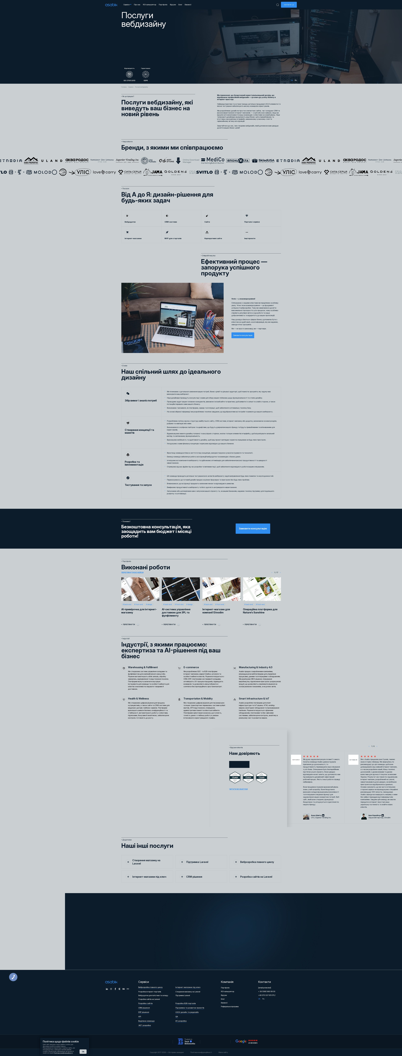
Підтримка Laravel (182, 995)
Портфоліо (163, 5)
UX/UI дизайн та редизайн (187, 1012)
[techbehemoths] (186, 1042)
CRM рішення (144, 1008)
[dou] (127, 989)
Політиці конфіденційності (63, 1053)
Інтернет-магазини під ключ (187, 987)
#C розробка (181, 1021)
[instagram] (111, 989)
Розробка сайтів (145, 1003)
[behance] (123, 989)
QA (176, 1017)
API (139, 1017)
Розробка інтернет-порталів (149, 992)
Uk (292, 80)
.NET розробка (144, 1025)
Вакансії (188, 5)
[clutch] (119, 989)
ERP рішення (143, 1012)
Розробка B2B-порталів (185, 1003)
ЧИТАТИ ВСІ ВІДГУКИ (238, 789)
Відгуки (173, 5)
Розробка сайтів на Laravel (149, 999)
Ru (296, 80)
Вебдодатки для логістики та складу (153, 995)
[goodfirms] (156, 1042)
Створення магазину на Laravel (187, 992)
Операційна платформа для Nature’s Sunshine (260, 611)
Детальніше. (139, 950)
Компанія (227, 982)
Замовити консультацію (243, 335)
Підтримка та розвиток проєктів (189, 1008)
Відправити (129, 956)
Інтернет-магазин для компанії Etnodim (216, 611)
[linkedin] (264, 956)
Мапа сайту (223, 1052)
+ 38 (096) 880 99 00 (266, 991)
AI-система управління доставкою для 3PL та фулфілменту (176, 612)
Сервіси (126, 5)
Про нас (137, 5)
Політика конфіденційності (201, 1052)
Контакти (264, 982)
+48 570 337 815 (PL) (266, 995)
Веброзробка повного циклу (150, 987)
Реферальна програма (230, 1006)
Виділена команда (146, 1021)
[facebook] (115, 989)
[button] (272, 572)
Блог (180, 5)
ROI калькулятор (149, 5)
